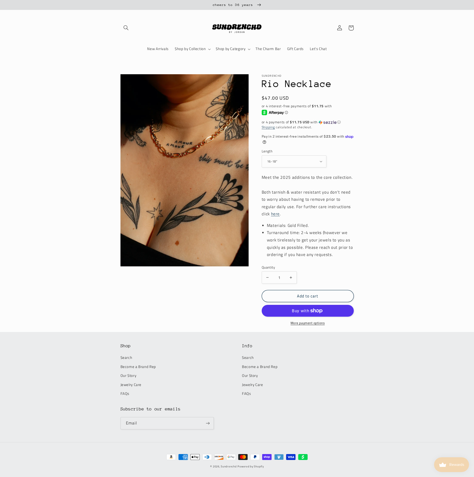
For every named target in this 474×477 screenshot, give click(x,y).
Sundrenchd (229, 466)
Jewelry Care (131, 384)
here (275, 214)
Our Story (128, 375)
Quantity (268, 267)
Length (267, 151)
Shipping (268, 127)
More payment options (308, 323)
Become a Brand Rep (138, 366)
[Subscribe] (207, 423)
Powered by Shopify (250, 466)
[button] (126, 28)
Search (126, 357)
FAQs (125, 393)
